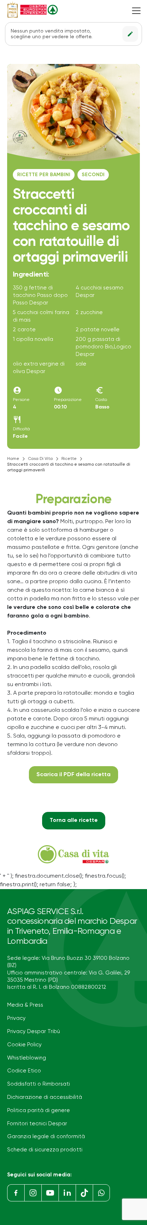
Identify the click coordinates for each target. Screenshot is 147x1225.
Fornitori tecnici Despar (37, 1123)
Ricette (69, 459)
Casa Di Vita (40, 459)
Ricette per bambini (43, 174)
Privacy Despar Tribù (33, 1031)
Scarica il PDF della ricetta (73, 775)
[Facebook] (15, 1192)
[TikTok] (84, 1192)
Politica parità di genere (38, 1110)
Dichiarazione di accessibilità (44, 1097)
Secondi (93, 174)
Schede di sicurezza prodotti (44, 1149)
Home (13, 459)
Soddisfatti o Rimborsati (38, 1084)
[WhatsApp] (101, 1192)
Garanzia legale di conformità (46, 1136)
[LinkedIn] (67, 1192)
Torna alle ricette (74, 820)
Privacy (16, 1018)
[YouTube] (50, 1192)
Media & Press (25, 1005)
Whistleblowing (26, 1058)
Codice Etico (24, 1070)
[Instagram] (32, 1192)
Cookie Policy (24, 1044)
